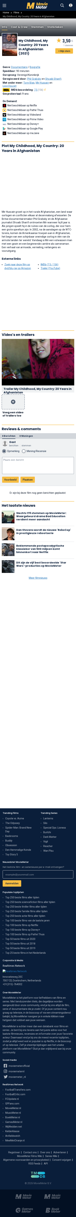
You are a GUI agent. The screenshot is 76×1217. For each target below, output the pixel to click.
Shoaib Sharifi (53, 78)
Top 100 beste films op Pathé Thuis (25, 934)
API (46, 1163)
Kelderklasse (12, 1131)
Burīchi (47, 832)
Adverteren (59, 1152)
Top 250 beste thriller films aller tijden (26, 906)
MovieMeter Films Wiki (29, 1156)
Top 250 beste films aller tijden (22, 897)
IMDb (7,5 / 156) (49, 264)
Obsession (11, 845)
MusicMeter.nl (13, 1112)
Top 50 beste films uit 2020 (20, 939)
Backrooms (11, 836)
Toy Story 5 (11, 854)
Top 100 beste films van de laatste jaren (27, 920)
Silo (45, 823)
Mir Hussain (42, 82)
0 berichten (8, 436)
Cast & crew (19, 27)
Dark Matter (50, 836)
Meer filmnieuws (38, 577)
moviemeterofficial (19, 1065)
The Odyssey (12, 823)
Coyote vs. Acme (14, 818)
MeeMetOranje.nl (15, 1140)
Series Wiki (51, 1156)
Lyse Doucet (9, 86)
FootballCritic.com (15, 1094)
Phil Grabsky (34, 78)
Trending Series (49, 813)
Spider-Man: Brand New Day (18, 829)
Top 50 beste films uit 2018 (20, 943)
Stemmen (37, 27)
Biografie (35, 67)
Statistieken (55, 27)
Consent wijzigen (61, 1159)
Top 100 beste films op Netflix (21, 925)
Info (4, 27)
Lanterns (48, 818)
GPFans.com (12, 1103)
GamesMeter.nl (13, 1122)
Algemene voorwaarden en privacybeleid (26, 1159)
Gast (12, 442)
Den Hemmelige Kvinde (18, 849)
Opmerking (13, 451)
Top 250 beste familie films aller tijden (26, 911)
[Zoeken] (62, 5)
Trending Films (11, 813)
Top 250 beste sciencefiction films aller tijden (30, 902)
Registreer (14, 1152)
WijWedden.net (13, 1126)
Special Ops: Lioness (54, 827)
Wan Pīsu (48, 850)
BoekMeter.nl (12, 1117)
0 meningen (26, 436)
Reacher (48, 846)
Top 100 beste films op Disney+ (22, 929)
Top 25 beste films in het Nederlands (25, 952)
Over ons (45, 1152)
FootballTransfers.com (18, 1089)
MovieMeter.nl (13, 1108)
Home (6, 12)
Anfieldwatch (12, 1135)
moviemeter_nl (17, 1077)
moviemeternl (16, 1071)
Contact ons (30, 1152)
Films (16, 12)
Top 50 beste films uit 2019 (20, 948)
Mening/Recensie (36, 451)
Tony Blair (28, 82)
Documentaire (19, 67)
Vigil (45, 841)
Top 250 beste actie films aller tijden (25, 915)
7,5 (38, 89)
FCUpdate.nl (12, 1099)
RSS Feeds (34, 1163)
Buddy (8, 840)
